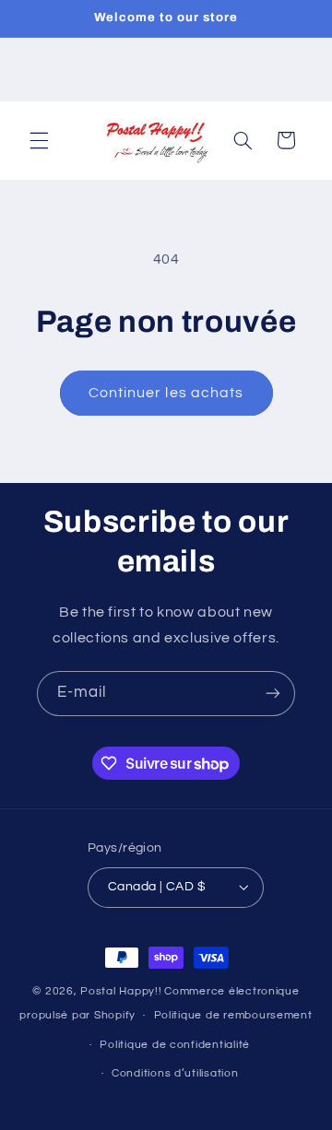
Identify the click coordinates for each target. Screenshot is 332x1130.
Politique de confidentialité (175, 1045)
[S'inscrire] (273, 693)
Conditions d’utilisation (175, 1073)
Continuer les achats (166, 392)
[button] (39, 140)
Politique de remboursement (233, 1015)
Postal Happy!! (120, 991)
